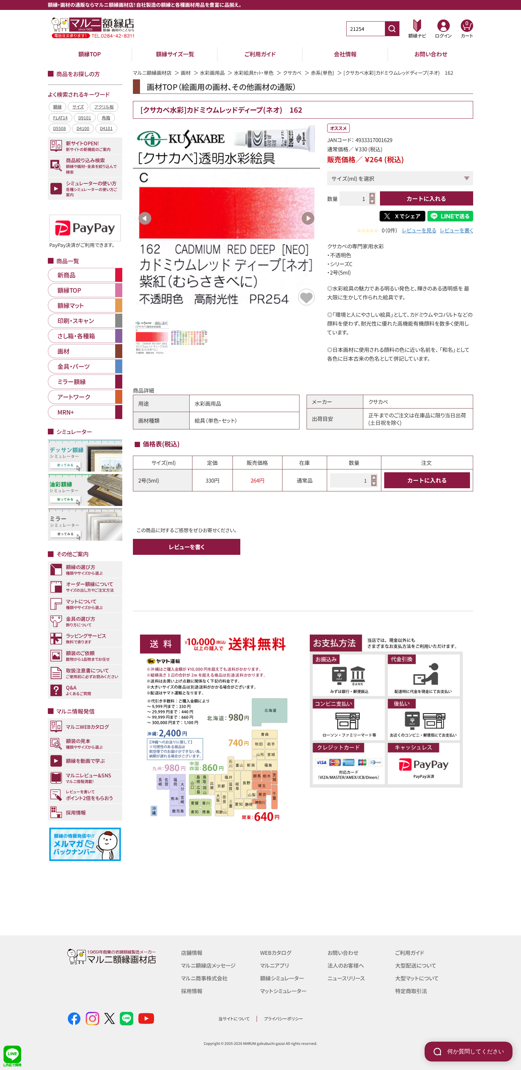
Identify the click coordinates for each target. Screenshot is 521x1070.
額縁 (57, 106)
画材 (186, 72)
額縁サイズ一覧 (175, 54)
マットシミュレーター (283, 991)
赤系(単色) (322, 72)
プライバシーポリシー (283, 1018)
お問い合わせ (430, 54)
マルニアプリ (274, 965)
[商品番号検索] (392, 29)
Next (308, 218)
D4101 (106, 128)
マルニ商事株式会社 (204, 978)
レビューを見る (419, 230)
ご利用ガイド (260, 54)
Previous (145, 218)
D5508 (59, 128)
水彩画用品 (212, 72)
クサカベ (292, 72)
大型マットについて (417, 978)
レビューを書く (456, 230)
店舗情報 (191, 952)
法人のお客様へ (345, 965)
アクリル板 (104, 106)
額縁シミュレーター (282, 978)
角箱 (106, 117)
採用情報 (191, 991)
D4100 (83, 128)
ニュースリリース (346, 978)
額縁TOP (89, 54)
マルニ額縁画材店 (152, 72)
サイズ (78, 106)
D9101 (84, 117)
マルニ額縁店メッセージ (208, 965)
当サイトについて (234, 1018)
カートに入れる (426, 198)
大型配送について (415, 965)
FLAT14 (60, 117)
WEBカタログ (275, 952)
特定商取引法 (411, 991)
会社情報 (345, 54)
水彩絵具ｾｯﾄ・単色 (254, 72)
